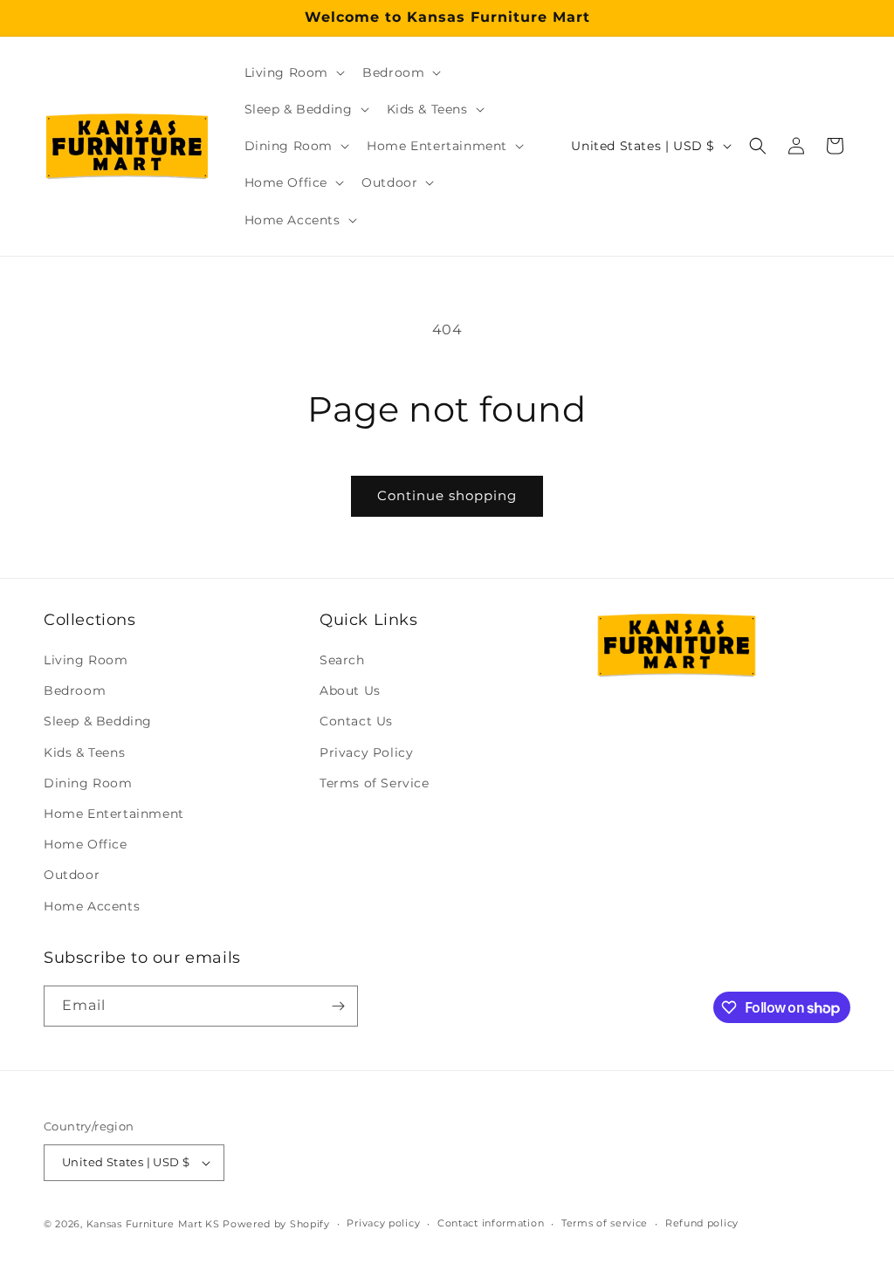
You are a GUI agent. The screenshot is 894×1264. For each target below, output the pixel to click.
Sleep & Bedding (98, 721)
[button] (293, 72)
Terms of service (604, 1223)
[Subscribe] (338, 1006)
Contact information (490, 1223)
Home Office (85, 844)
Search (342, 660)
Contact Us (356, 721)
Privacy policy (383, 1223)
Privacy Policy (366, 752)
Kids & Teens (84, 752)
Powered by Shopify (276, 1224)
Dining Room (88, 783)
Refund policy (702, 1223)
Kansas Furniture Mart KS (153, 1224)
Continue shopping (447, 495)
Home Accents (92, 906)
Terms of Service (375, 783)
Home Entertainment (114, 813)
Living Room (86, 660)
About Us (350, 690)
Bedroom (75, 690)
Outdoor (72, 875)
